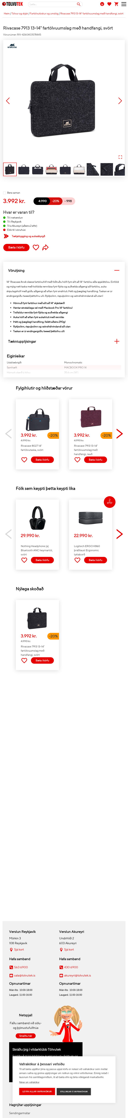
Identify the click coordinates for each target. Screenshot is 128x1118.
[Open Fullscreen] (120, 157)
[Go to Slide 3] (37, 169)
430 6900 (71, 967)
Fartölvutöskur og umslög (44, 13)
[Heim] (12, 4)
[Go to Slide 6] (79, 169)
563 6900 (21, 967)
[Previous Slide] (7, 101)
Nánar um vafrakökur (29, 1082)
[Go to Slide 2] (23, 169)
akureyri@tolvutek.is (77, 975)
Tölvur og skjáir (20, 13)
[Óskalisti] (109, 4)
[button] (64, 101)
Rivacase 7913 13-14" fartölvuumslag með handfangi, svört (91, 13)
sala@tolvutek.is (24, 975)
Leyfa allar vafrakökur (37, 1091)
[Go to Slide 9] (120, 169)
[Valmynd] (122, 5)
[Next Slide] (120, 101)
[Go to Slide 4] (51, 169)
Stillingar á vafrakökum (74, 1092)
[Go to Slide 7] (93, 169)
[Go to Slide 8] (107, 169)
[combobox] (55, 4)
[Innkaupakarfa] (116, 4)
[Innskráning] (102, 4)
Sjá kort (19, 950)
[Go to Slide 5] (65, 169)
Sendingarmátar (19, 1113)
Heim (7, 13)
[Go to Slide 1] (10, 169)
